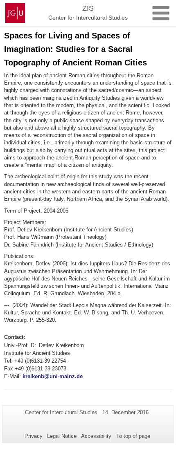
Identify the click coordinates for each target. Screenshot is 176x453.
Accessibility (96, 436)
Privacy (34, 436)
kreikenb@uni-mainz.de (53, 376)
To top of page (133, 436)
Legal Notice (62, 436)
